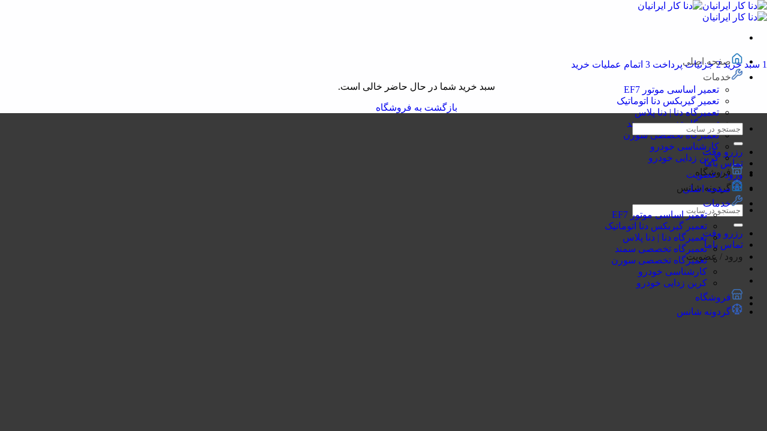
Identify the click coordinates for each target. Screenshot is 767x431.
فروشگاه (713, 297)
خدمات (717, 77)
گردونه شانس (704, 311)
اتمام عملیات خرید (610, 64)
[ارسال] (738, 225)
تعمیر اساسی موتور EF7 (671, 89)
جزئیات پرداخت (685, 64)
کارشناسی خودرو (684, 146)
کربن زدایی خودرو (683, 158)
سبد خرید (744, 64)
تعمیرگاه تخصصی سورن (659, 260)
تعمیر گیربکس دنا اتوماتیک (668, 101)
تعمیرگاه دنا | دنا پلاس (677, 112)
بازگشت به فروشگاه (416, 107)
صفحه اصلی (707, 189)
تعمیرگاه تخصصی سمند (661, 249)
